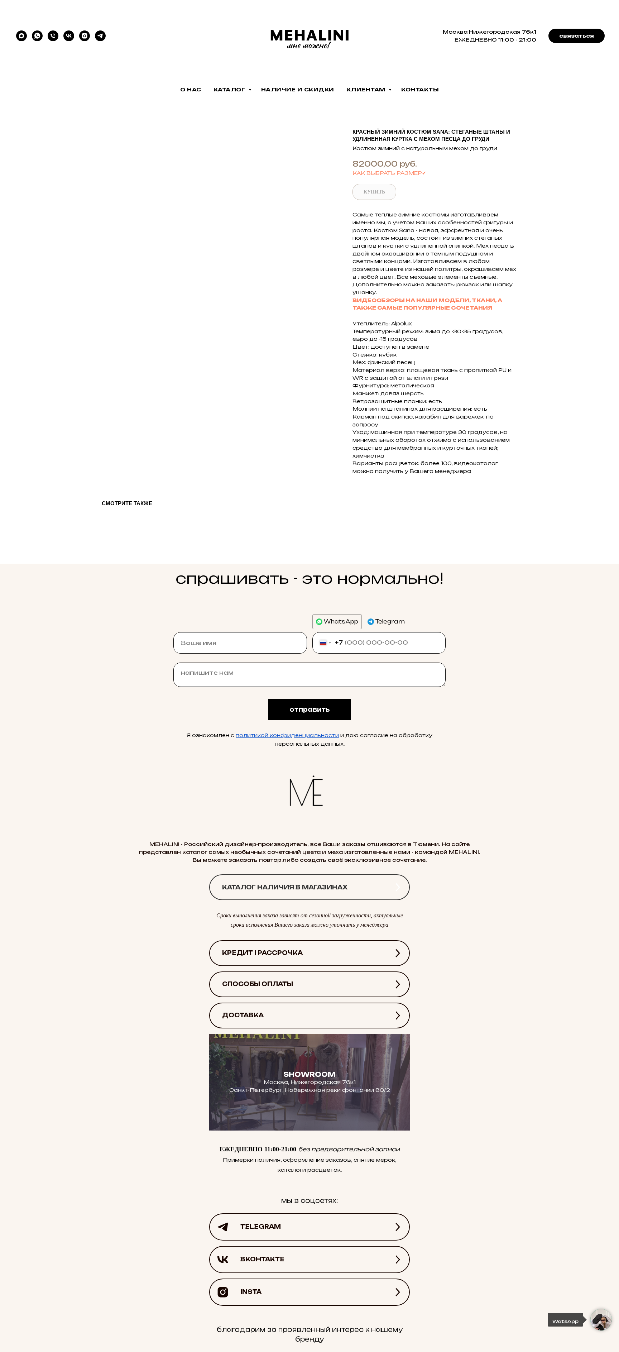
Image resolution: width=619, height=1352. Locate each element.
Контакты (420, 89)
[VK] (68, 35)
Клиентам (366, 89)
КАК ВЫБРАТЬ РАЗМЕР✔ (389, 173)
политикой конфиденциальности (287, 735)
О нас (190, 89)
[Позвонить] (53, 35)
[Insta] (84, 35)
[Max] (21, 35)
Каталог (230, 89)
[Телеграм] (100, 35)
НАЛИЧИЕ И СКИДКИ (297, 89)
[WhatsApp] (37, 35)
